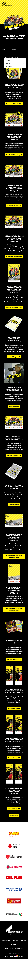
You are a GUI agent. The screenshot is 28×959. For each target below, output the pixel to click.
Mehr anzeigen (14, 815)
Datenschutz (14, 944)
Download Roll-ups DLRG (14, 809)
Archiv (14, 50)
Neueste (8, 60)
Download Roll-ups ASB (14, 758)
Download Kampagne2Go (14, 357)
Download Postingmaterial (14, 659)
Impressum (23, 940)
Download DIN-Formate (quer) (14, 155)
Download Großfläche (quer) (14, 206)
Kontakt (15, 940)
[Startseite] (7, 4)
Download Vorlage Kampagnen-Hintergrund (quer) (14, 556)
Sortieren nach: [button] (11, 57)
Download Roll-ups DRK (14, 708)
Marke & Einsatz (6, 940)
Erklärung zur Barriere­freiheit (14, 948)
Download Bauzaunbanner (14, 455)
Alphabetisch (9, 66)
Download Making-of (14, 406)
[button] (26, 50)
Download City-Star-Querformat (14, 257)
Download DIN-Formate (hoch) (14, 307)
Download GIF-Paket (14, 505)
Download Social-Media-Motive (14, 104)
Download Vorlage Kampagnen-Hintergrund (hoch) (14, 609)
